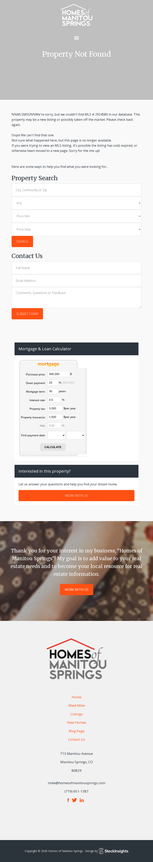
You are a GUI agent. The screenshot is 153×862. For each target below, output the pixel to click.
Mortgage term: (36, 391)
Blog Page (76, 731)
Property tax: (37, 408)
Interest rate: (37, 400)
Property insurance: (33, 417)
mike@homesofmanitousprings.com (76, 783)
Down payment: (36, 383)
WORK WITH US (76, 495)
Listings (77, 714)
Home (76, 697)
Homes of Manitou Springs (76, 15)
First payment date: (33, 435)
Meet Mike (76, 705)
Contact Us (76, 739)
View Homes (76, 722)
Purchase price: (36, 374)
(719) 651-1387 (76, 791)
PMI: (43, 426)
